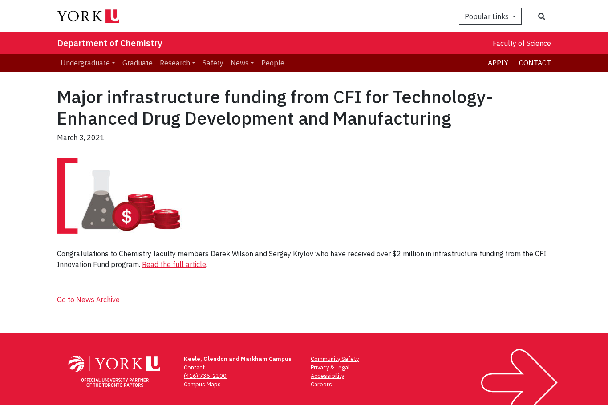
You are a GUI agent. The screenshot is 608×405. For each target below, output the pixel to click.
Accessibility (327, 376)
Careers (321, 384)
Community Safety (335, 359)
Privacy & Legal (330, 367)
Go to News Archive (88, 299)
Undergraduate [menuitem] (85, 62)
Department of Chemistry (109, 43)
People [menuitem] (272, 62)
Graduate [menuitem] (137, 62)
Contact (535, 62)
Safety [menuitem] (213, 62)
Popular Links (488, 16)
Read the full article (174, 264)
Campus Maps (202, 384)
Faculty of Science (522, 43)
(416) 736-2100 (205, 376)
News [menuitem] (240, 62)
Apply (498, 62)
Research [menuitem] (175, 62)
